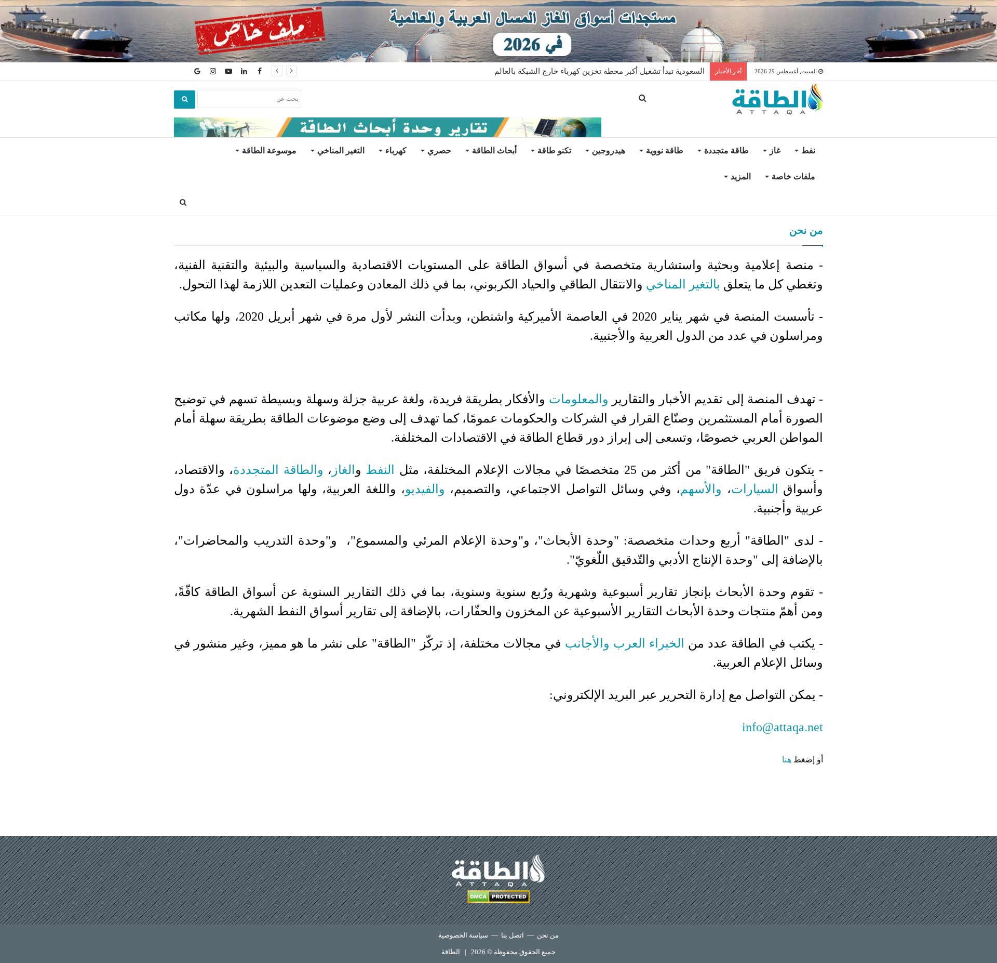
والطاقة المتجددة (278, 470)
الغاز (343, 470)
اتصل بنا (512, 935)
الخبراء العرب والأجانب (624, 643)
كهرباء (396, 150)
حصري (439, 150)
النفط (380, 470)
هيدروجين (608, 150)
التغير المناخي (341, 150)
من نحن (548, 935)
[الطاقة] (777, 99)
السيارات (754, 489)
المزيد (741, 176)
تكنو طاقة (554, 150)
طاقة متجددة (726, 150)
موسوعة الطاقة (269, 150)
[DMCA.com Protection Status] (498, 898)
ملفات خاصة (793, 176)
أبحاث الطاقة (494, 150)
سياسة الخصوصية (463, 935)
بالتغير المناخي (683, 284)
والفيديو (425, 489)
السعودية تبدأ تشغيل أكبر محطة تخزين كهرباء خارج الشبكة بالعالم (599, 71)
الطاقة (450, 952)
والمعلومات (579, 399)
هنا (786, 759)
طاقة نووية (664, 150)
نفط (808, 150)
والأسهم (701, 489)
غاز (775, 150)
